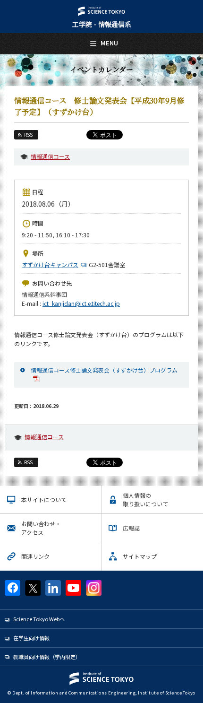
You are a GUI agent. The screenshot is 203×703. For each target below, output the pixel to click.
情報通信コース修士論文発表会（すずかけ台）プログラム (104, 370)
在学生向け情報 (31, 638)
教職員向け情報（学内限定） (47, 656)
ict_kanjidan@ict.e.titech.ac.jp (81, 303)
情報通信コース (50, 156)
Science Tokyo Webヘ (39, 619)
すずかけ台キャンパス (50, 264)
